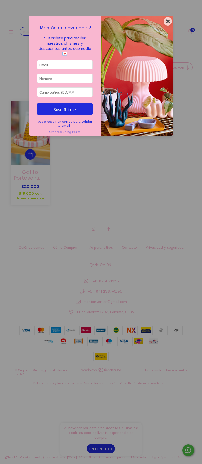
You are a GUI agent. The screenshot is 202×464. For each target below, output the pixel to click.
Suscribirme (65, 109)
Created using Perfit (64, 131)
